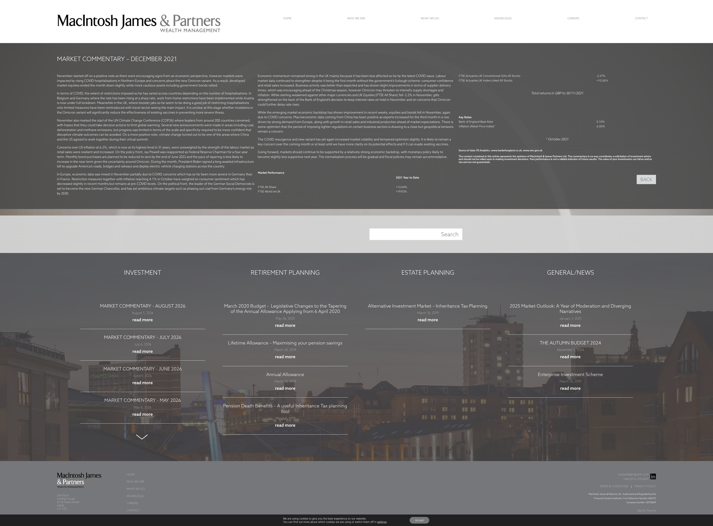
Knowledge (503, 18)
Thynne (651, 510)
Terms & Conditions (614, 486)
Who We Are (356, 18)
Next (143, 437)
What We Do (430, 18)
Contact (641, 18)
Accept (419, 520)
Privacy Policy (645, 486)
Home (287, 18)
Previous (143, 294)
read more (142, 320)
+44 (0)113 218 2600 (635, 479)
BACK (646, 180)
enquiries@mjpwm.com (633, 474)
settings (382, 521)
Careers (573, 18)
